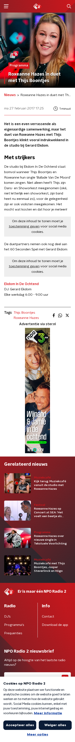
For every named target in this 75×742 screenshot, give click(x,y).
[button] (6, 6)
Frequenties (13, 633)
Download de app (55, 625)
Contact (48, 616)
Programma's (14, 625)
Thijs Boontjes (24, 312)
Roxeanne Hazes (26, 318)
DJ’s (7, 616)
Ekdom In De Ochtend (21, 284)
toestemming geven (24, 226)
